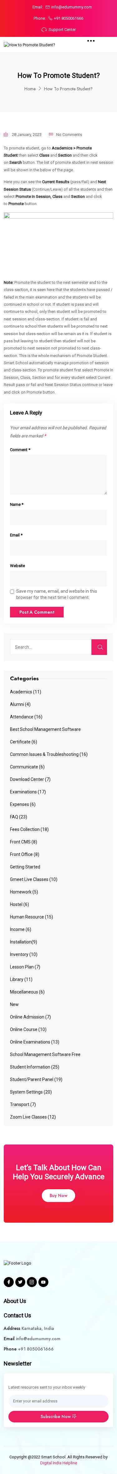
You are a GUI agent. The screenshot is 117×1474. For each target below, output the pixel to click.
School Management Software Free (45, 1054)
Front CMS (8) (23, 841)
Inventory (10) (23, 954)
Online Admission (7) (30, 1016)
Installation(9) (23, 941)
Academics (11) (25, 691)
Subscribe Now (56, 1416)
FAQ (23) (18, 816)
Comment (20, 450)
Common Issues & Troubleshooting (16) (49, 754)
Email (16, 535)
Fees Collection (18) (29, 829)
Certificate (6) (23, 741)
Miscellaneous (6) (27, 991)
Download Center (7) (30, 779)
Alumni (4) (20, 704)
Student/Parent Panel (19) (36, 1079)
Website (17, 566)
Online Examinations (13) (34, 1041)
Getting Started (25, 866)
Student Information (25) (34, 1066)
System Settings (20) (31, 1091)
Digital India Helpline (58, 1463)
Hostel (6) (19, 904)
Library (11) (21, 979)
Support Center (62, 29)
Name (16, 504)
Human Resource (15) (31, 916)
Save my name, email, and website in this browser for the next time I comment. (56, 594)
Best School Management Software (45, 729)
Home (30, 89)
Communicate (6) (27, 766)
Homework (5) (24, 891)
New (14, 1004)
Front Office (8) (24, 854)
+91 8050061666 (68, 18)
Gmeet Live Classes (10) (33, 879)
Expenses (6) (23, 804)
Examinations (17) (28, 791)
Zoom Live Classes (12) (33, 1116)
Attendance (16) (26, 716)
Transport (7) (23, 1104)
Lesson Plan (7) (25, 966)
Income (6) (20, 929)
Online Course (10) (28, 1029)
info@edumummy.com (71, 7)
